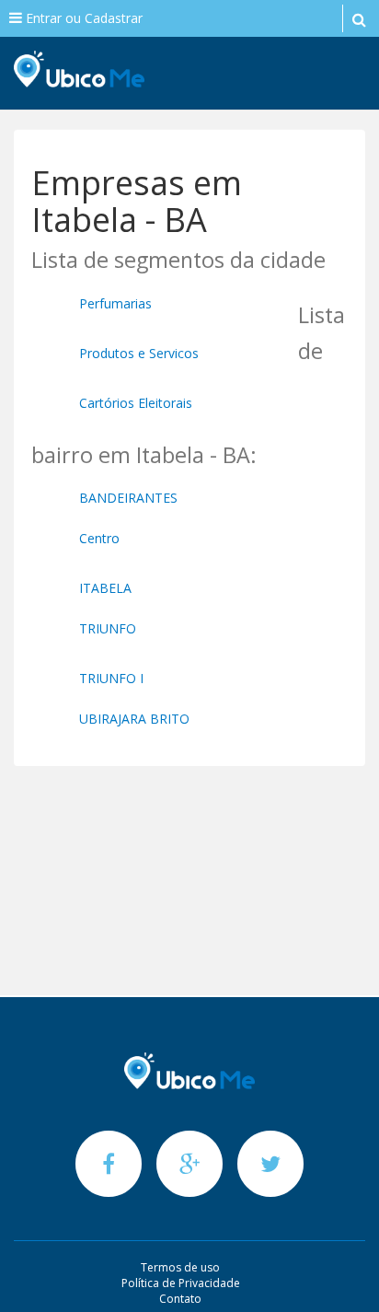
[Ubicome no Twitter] (270, 1163)
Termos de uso (180, 1267)
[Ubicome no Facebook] (110, 1163)
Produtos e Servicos (139, 353)
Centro (99, 538)
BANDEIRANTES (128, 497)
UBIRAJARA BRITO (134, 718)
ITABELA (105, 588)
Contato (180, 1298)
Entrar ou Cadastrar (82, 18)
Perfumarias (115, 303)
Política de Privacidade (180, 1283)
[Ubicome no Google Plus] (191, 1163)
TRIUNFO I (111, 678)
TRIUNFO (107, 628)
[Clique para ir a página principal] (189, 1070)
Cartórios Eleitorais (135, 403)
